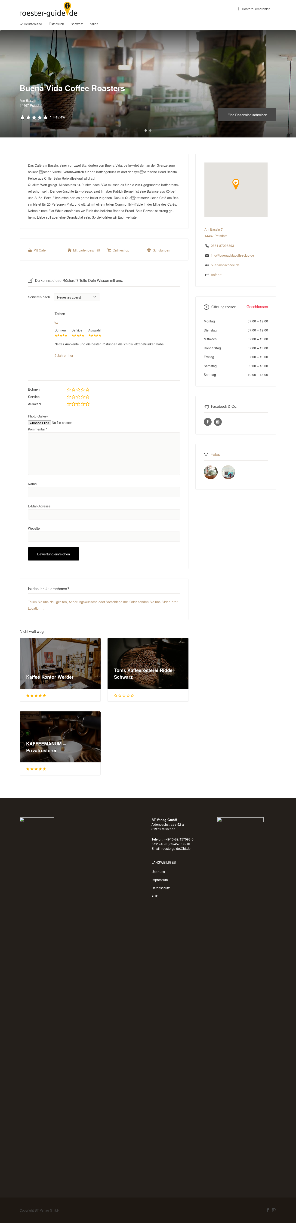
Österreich (56, 24)
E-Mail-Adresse (39, 506)
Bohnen (34, 389)
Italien (93, 24)
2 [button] (150, 130)
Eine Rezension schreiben (247, 114)
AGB (154, 896)
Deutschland (33, 24)
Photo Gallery (38, 416)
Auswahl (34, 403)
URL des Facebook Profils (208, 422)
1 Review (57, 117)
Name (32, 483)
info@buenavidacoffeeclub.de (232, 255)
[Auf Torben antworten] (56, 322)
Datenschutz (160, 887)
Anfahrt (216, 274)
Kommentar (37, 429)
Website (34, 528)
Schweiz (77, 24)
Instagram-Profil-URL (218, 422)
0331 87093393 (222, 245)
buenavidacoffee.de (225, 265)
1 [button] (146, 130)
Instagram (274, 1210)
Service (34, 396)
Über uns (158, 871)
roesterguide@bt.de (176, 848)
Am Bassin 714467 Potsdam (31, 103)
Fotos (215, 454)
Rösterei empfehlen (256, 8)
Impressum (159, 879)
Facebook (268, 1210)
